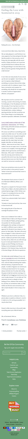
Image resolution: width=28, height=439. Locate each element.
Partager (6, 324)
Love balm (9, 258)
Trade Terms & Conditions (14, 377)
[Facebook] (13, 419)
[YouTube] (17, 419)
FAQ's (14, 379)
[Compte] (19, 4)
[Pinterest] (15, 419)
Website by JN (14, 434)
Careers (14, 396)
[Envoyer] (23, 352)
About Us (14, 389)
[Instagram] (11, 419)
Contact (21, 422)
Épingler (15, 324)
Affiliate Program (14, 393)
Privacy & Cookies (10, 424)
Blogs (14, 370)
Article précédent (7, 331)
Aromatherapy (11, 320)
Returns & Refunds (14, 422)
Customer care (14, 365)
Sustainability (14, 367)
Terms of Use (18, 424)
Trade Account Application (14, 372)
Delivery (7, 422)
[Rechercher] (22, 4)
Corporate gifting (14, 391)
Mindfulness (22, 320)
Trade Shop (14, 374)
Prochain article (21, 331)
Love (17, 320)
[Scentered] (8, 7)
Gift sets (14, 363)
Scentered (16, 433)
